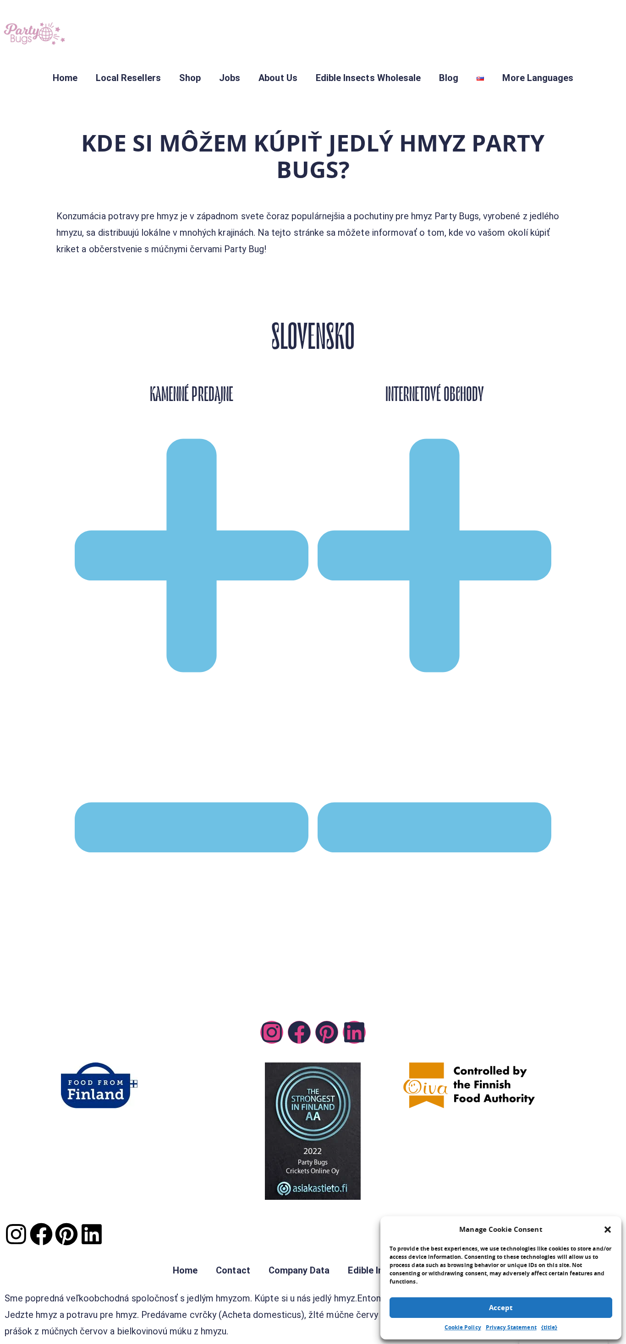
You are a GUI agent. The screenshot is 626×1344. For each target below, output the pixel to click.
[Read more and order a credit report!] (313, 1131)
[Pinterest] (326, 1032)
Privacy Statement (511, 1327)
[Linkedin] (354, 1032)
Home (65, 77)
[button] (607, 1229)
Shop (190, 77)
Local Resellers (128, 77)
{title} (549, 1327)
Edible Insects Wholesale (368, 77)
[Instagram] (271, 1032)
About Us (277, 77)
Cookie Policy (463, 1327)
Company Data (299, 1270)
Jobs (229, 77)
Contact (233, 1270)
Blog (448, 77)
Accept (501, 1307)
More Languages (537, 77)
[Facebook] (299, 1032)
